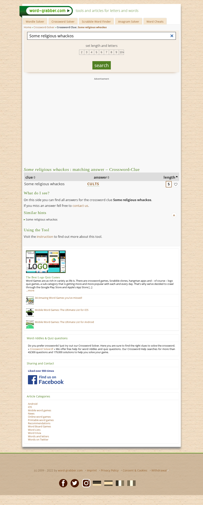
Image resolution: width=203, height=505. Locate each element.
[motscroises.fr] (118, 483)
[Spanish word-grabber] (107, 483)
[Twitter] (73, 483)
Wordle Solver (35, 21)
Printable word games (41, 420)
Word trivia (34, 433)
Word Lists (34, 430)
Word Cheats (155, 21)
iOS (30, 407)
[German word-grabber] (95, 483)
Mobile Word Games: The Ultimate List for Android (64, 322)
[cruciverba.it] (130, 483)
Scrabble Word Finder (96, 21)
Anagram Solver (128, 21)
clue (29, 177)
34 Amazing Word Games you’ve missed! (58, 298)
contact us (80, 205)
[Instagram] (85, 483)
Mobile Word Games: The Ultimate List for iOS (61, 310)
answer (100, 177)
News (31, 413)
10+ (122, 52)
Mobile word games (39, 410)
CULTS (93, 183)
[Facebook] (62, 483)
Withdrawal (159, 470)
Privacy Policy (110, 470)
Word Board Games (39, 426)
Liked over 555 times (41, 371)
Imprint (92, 470)
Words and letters (38, 436)
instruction (45, 236)
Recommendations (39, 423)
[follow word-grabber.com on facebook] (46, 379)
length (169, 177)
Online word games (39, 416)
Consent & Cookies (135, 470)
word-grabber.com (70, 470)
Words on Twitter (38, 439)
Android (32, 404)
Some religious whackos (44, 183)
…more (30, 290)
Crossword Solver (63, 21)
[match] (175, 184)
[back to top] (174, 215)
